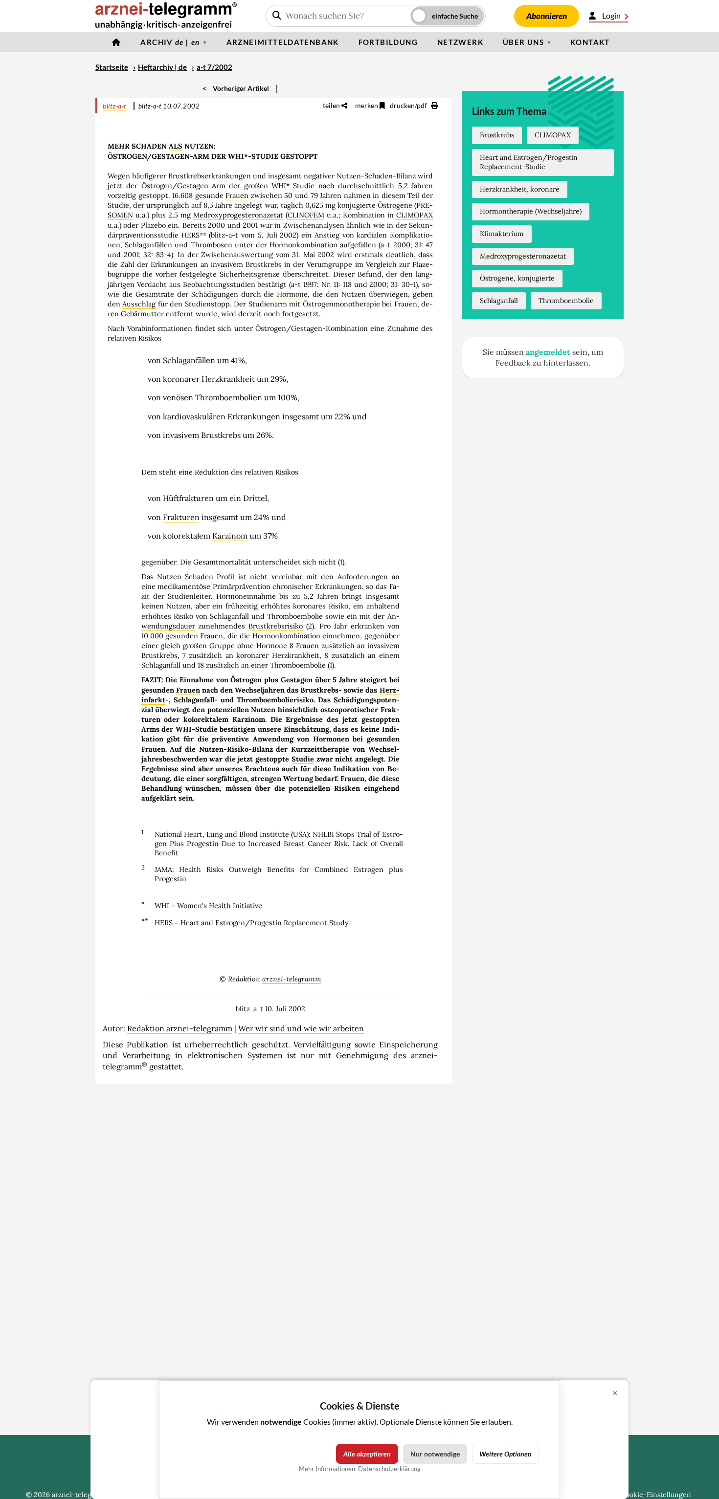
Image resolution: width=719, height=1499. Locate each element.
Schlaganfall (229, 616)
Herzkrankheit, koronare (520, 189)
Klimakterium (502, 233)
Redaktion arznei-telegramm (179, 1028)
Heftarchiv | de (162, 67)
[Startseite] (116, 42)
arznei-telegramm (291, 979)
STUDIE (264, 156)
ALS (175, 146)
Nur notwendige (435, 1454)
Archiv (170, 42)
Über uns (523, 42)
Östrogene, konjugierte (517, 278)
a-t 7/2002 (214, 67)
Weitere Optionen (505, 1454)
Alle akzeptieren (367, 1454)
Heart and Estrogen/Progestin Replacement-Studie (529, 162)
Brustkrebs (264, 264)
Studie (303, 759)
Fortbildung (388, 42)
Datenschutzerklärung (389, 1469)
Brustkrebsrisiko (275, 626)
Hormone (292, 294)
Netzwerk (460, 42)
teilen (332, 105)
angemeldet (548, 352)
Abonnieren (546, 16)
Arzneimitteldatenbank (282, 42)
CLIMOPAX (414, 215)
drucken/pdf (409, 105)
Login (611, 15)
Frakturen (181, 517)
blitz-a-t (115, 106)
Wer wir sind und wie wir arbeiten (301, 1028)
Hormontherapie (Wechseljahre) (531, 211)
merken (367, 105)
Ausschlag (139, 304)
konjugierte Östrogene (374, 205)
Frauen (236, 195)
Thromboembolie (295, 616)
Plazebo (153, 225)
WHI (236, 156)
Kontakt (590, 42)
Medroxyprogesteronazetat (238, 215)
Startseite (111, 67)
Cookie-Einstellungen (656, 1494)
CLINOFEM (306, 215)
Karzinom (229, 536)
